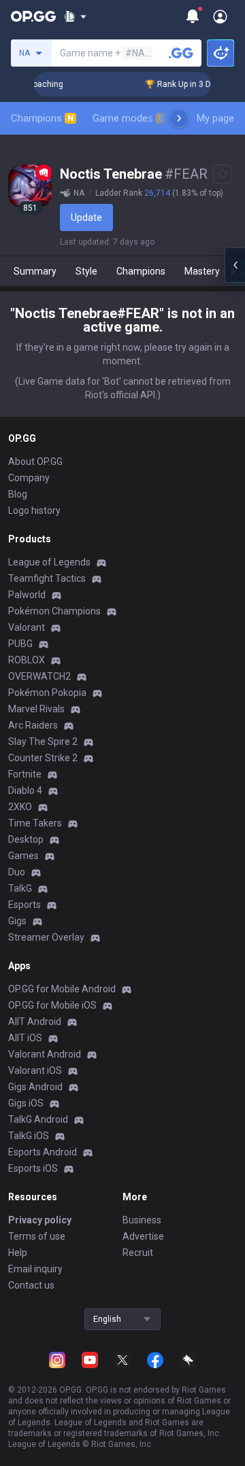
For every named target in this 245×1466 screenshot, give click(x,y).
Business (141, 1220)
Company (29, 477)
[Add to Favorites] (222, 174)
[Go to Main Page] (33, 16)
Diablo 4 (25, 790)
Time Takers (35, 823)
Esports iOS (33, 1168)
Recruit (137, 1252)
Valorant (26, 627)
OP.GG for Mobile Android (62, 988)
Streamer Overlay (46, 937)
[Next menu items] (179, 118)
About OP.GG (35, 461)
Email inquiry (35, 1268)
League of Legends (49, 562)
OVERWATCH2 (39, 676)
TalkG (20, 888)
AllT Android (34, 1021)
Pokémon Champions (54, 611)
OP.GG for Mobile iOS (52, 1005)
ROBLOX (26, 660)
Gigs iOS (26, 1103)
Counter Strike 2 (43, 757)
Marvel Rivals (36, 708)
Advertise (143, 1236)
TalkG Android (38, 1119)
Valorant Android (44, 1054)
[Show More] (75, 16)
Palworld (27, 594)
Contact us (31, 1285)
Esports (24, 904)
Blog (17, 494)
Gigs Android (35, 1086)
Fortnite (25, 774)
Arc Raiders (33, 725)
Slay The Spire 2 (43, 741)
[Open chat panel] (235, 265)
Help (17, 1252)
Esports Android (42, 1152)
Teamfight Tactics (47, 578)
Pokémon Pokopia (47, 692)
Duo (16, 872)
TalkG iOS (28, 1135)
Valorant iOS (35, 1070)
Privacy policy (39, 1220)
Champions (42, 118)
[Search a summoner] (181, 53)
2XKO (20, 806)
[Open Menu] (220, 16)
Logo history (34, 510)
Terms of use (36, 1236)
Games (23, 855)
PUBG (20, 643)
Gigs (17, 920)
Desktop (26, 839)
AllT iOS (25, 1037)
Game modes (128, 118)
